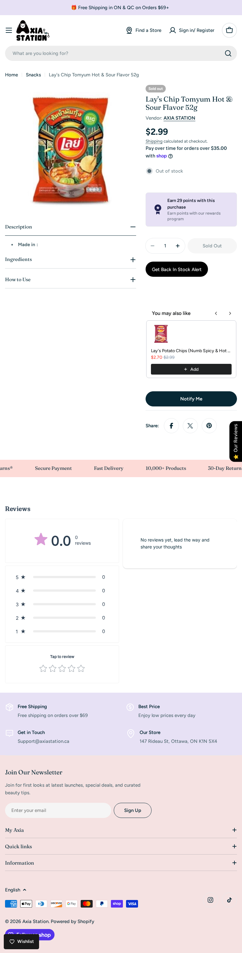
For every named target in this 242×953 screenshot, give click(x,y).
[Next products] (230, 313)
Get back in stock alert (177, 269)
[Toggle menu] (9, 30)
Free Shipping (32, 706)
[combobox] (121, 53)
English (12, 890)
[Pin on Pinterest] (209, 425)
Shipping (154, 141)
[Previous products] (216, 313)
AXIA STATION (179, 118)
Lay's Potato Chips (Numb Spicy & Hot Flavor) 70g (191, 350)
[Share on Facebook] (171, 425)
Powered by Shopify (72, 921)
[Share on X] (190, 425)
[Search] (228, 53)
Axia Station (35, 921)
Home (11, 75)
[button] (62, 577)
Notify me (191, 399)
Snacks (33, 75)
